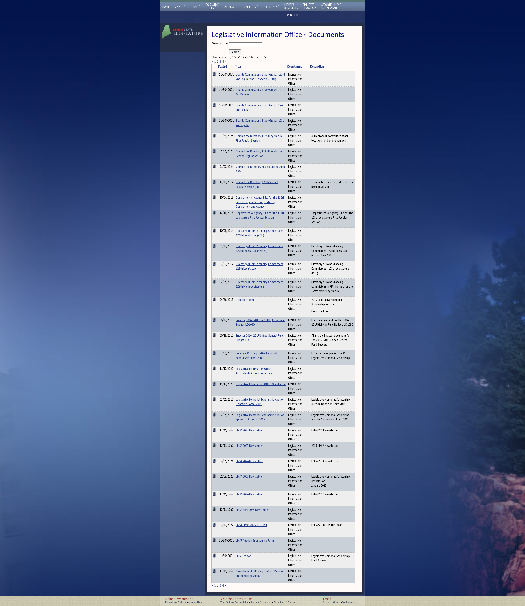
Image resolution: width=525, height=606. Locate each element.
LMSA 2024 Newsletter (249, 461)
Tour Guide (226, 602)
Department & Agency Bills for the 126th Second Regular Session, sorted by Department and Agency (260, 202)
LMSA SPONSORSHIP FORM (251, 525)
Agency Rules (196, 602)
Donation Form (245, 299)
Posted (222, 66)
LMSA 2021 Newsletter (249, 430)
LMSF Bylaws (243, 555)
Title (238, 66)
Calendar (229, 6)
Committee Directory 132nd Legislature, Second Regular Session (259, 153)
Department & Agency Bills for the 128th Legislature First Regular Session (260, 215)
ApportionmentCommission (331, 6)
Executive (170, 602)
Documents (271, 7)
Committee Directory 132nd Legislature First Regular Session (259, 138)
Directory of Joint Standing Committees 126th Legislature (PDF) (259, 232)
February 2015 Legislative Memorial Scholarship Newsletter (256, 355)
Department (294, 66)
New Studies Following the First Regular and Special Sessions (259, 573)
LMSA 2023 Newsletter (249, 445)
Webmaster (348, 602)
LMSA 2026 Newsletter (249, 494)
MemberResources (291, 6)
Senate (179, 7)
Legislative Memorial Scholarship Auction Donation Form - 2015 (260, 401)
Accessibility (241, 602)
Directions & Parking (285, 602)
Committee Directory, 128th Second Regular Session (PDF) (257, 184)
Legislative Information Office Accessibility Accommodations (254, 370)
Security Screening (261, 602)
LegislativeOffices (212, 6)
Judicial (182, 602)
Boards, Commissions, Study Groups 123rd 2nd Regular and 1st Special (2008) (260, 76)
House (195, 7)
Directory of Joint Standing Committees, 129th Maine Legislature (260, 284)
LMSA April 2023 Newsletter (252, 509)
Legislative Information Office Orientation (261, 384)
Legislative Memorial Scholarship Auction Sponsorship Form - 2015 (260, 417)
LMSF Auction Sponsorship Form (255, 540)
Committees (249, 7)
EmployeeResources (309, 6)
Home (165, 6)
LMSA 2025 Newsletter (249, 476)
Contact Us (292, 15)
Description (317, 66)
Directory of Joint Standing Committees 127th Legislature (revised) (259, 248)
